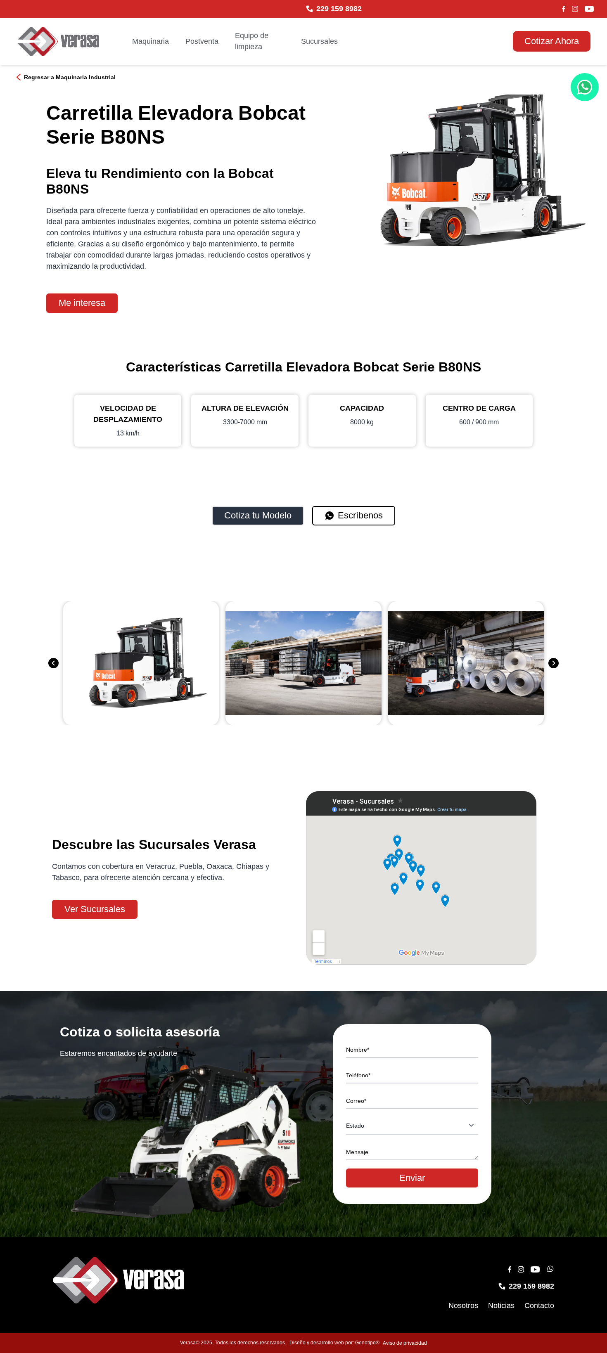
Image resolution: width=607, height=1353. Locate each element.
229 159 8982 (339, 9)
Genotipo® (367, 1343)
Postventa (201, 41)
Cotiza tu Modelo (258, 515)
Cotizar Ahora (551, 41)
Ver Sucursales (94, 909)
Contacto (539, 1305)
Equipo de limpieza (251, 41)
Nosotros (463, 1305)
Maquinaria (150, 41)
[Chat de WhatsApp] (585, 87)
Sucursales (319, 41)
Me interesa (82, 303)
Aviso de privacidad (405, 1343)
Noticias (501, 1305)
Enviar (412, 1178)
